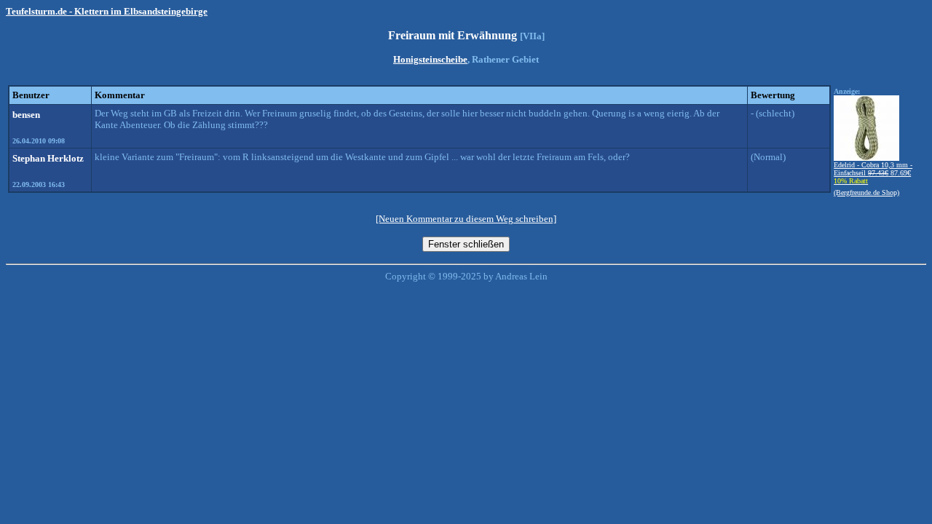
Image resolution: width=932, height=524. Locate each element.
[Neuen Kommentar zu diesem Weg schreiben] (466, 218)
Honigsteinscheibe (430, 59)
